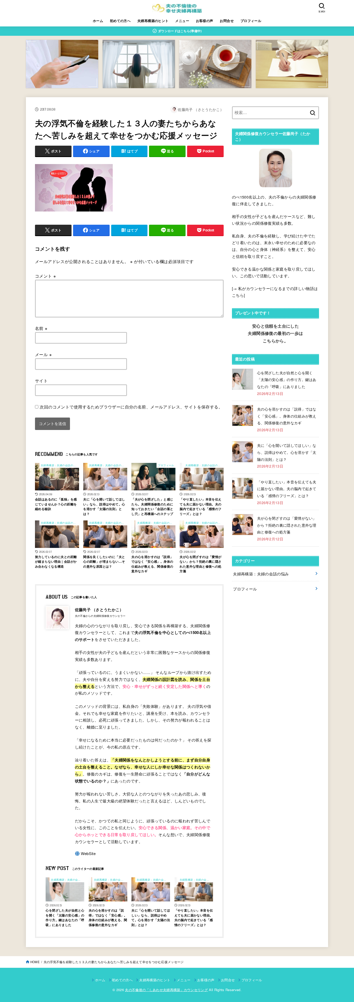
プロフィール (250, 20)
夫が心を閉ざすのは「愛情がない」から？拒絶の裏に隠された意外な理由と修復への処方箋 (286, 525)
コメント (45, 276)
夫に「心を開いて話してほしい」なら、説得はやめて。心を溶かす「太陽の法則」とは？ (286, 452)
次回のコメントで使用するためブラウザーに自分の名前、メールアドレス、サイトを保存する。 (131, 407)
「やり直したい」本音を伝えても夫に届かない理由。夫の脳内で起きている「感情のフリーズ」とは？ (286, 488)
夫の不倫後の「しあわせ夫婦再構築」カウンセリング (166, 989)
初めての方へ (120, 20)
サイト (41, 380)
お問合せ (227, 20)
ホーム (98, 20)
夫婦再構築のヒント (153, 20)
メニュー (182, 20)
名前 (41, 328)
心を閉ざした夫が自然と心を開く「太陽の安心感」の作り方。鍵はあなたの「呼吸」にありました (286, 379)
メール (43, 354)
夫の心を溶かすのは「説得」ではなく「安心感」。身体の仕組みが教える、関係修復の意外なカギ (286, 415)
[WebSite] (85, 853)
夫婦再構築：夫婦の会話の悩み (261, 573)
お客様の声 (204, 20)
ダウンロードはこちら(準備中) (179, 31)
